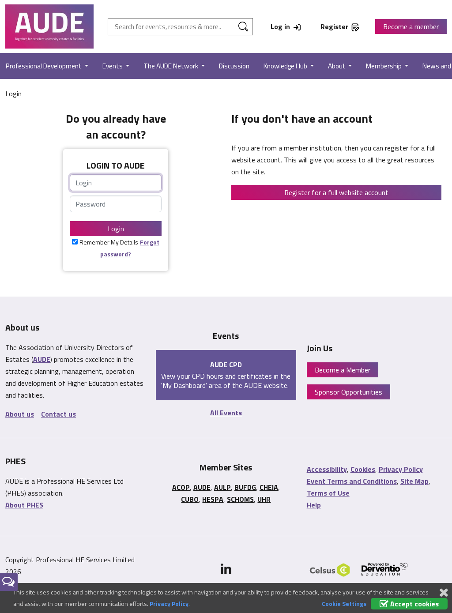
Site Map (414, 481)
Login (116, 228)
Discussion (234, 66)
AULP (222, 487)
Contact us (58, 414)
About (337, 66)
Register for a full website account (336, 192)
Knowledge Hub (286, 66)
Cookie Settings (344, 603)
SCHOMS (240, 499)
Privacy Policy (401, 469)
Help (314, 505)
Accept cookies (413, 603)
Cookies (362, 469)
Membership (384, 66)
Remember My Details (108, 242)
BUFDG (245, 487)
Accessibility (327, 469)
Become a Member (342, 370)
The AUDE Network (171, 66)
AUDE (41, 359)
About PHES (24, 505)
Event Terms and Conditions (352, 481)
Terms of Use (328, 493)
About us (19, 414)
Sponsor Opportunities (348, 392)
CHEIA (269, 487)
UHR (264, 499)
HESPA (212, 499)
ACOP (181, 487)
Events (113, 66)
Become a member (411, 26)
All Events (226, 412)
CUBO (190, 499)
